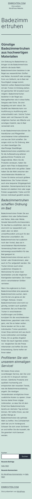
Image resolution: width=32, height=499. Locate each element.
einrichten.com (17, 3)
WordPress (21, 491)
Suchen (4, 453)
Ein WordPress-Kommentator (11, 474)
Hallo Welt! (5, 466)
